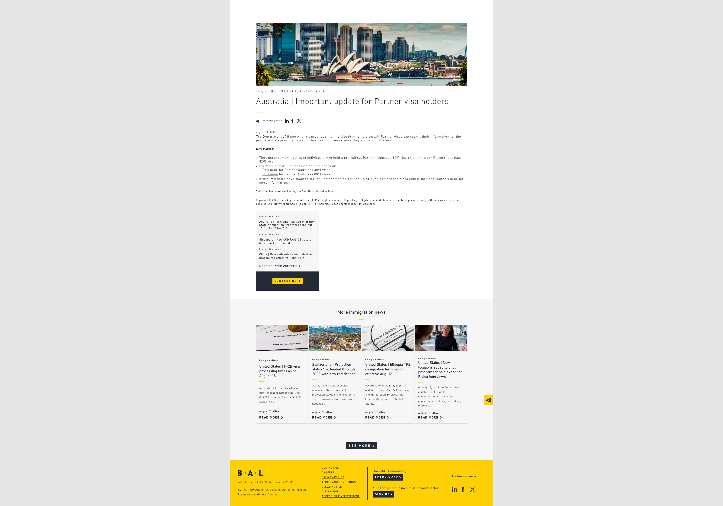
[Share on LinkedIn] (287, 121)
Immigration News (267, 91)
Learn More (387, 477)
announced (317, 136)
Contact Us (286, 281)
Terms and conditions (339, 482)
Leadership (280, 9)
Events (333, 23)
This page (270, 170)
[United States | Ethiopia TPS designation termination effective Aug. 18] (388, 338)
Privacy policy (333, 477)
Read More (270, 417)
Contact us (330, 468)
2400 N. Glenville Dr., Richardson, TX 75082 (266, 482)
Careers (277, 30)
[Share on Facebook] (292, 121)
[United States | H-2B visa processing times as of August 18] (282, 338)
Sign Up (382, 494)
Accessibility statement (341, 496)
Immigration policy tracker (351, 16)
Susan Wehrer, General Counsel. (258, 494)
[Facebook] (463, 489)
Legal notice (332, 487)
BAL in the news (285, 23)
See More (360, 446)
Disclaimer (330, 491)
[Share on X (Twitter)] (299, 121)
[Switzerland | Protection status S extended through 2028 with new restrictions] (335, 338)
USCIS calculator (342, 30)
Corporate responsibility (292, 16)
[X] (472, 489)
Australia (321, 91)
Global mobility (289, 91)
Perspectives (339, 9)
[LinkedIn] (454, 489)
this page (450, 179)
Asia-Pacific (307, 91)
